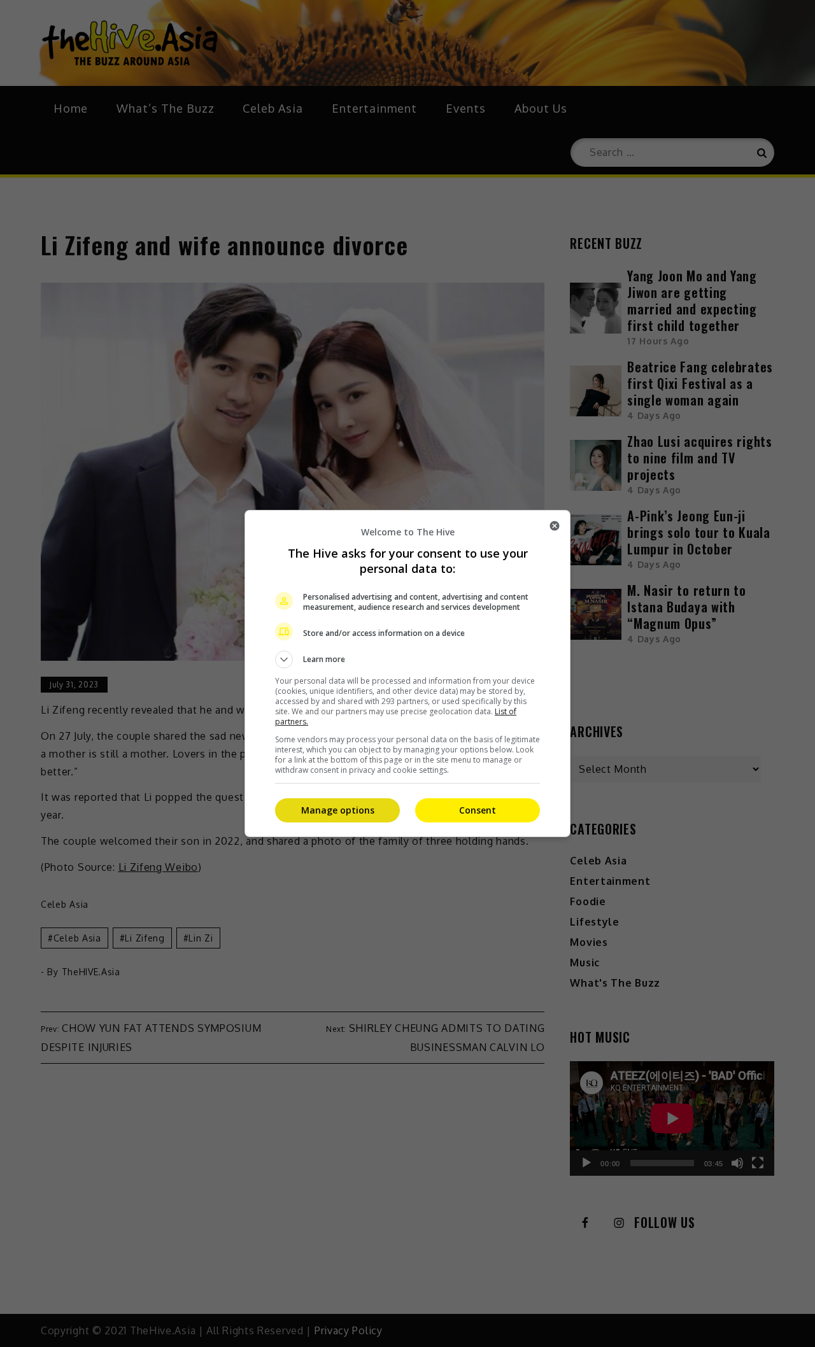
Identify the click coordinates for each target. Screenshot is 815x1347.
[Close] (554, 526)
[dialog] (407, 673)
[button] (407, 659)
